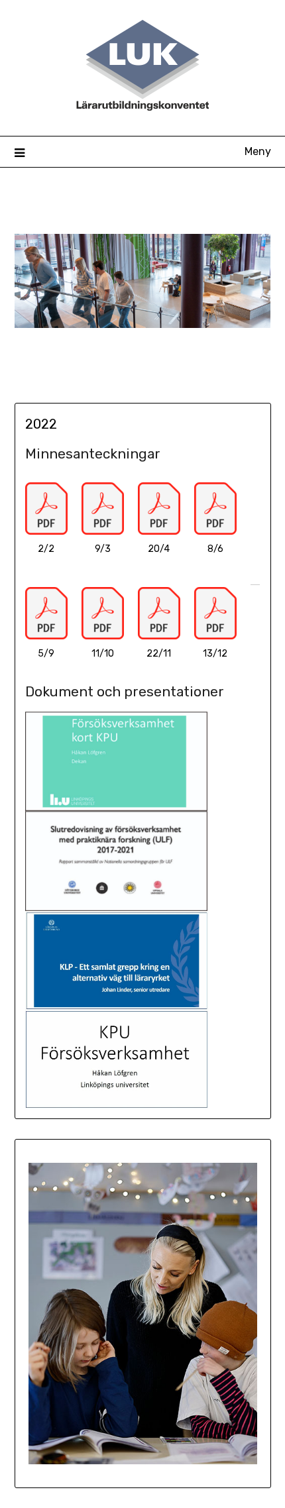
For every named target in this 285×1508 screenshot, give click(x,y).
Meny (258, 151)
